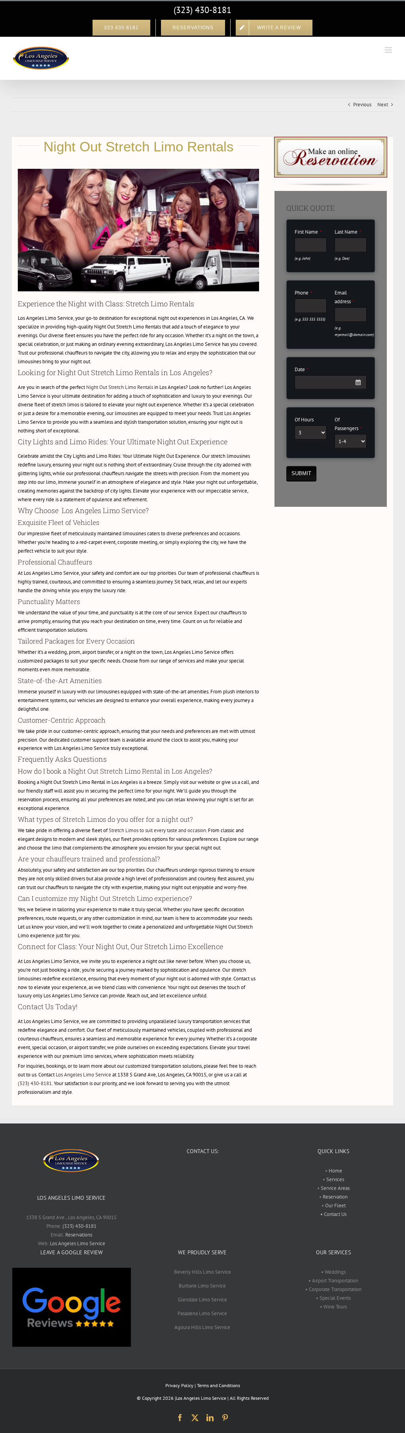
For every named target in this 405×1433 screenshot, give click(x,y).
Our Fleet (335, 1205)
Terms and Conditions (218, 1385)
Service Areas (335, 1188)
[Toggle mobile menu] (389, 50)
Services (334, 1179)
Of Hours (304, 419)
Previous (362, 104)
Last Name (348, 231)
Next (382, 104)
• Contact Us (333, 1214)
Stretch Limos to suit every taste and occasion (157, 830)
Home (335, 1170)
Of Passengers (348, 424)
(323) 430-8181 (202, 9)
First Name (308, 231)
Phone (303, 292)
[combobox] (331, 382)
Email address (344, 297)
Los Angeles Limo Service (83, 1074)
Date (301, 369)
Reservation (335, 1196)
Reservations (78, 1234)
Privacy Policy (179, 1385)
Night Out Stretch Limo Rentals (119, 387)
